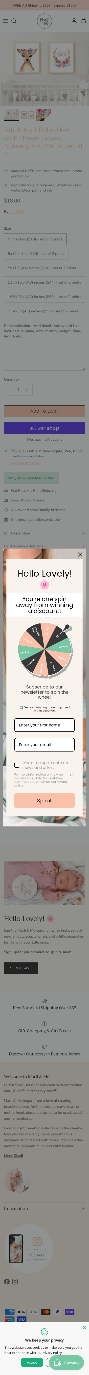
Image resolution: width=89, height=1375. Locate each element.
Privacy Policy (52, 1352)
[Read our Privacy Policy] (72, 775)
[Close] (84, 1326)
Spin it (44, 800)
